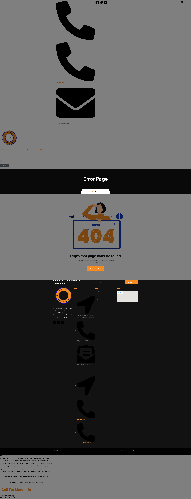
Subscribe (130, 282)
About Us (135, 450)
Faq (98, 300)
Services (99, 297)
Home (91, 191)
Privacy (116, 450)
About (98, 294)
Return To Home (95, 268)
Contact (99, 303)
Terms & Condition (126, 450)
